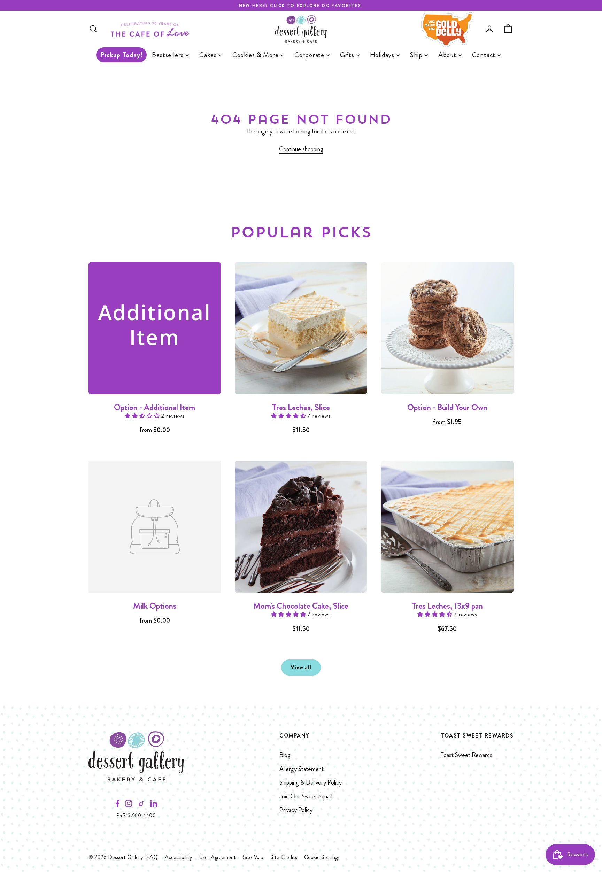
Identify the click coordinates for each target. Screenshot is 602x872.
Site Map (253, 857)
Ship (417, 55)
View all (301, 667)
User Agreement (217, 857)
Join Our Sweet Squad (305, 796)
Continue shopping (301, 149)
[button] (143, 416)
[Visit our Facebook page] (117, 805)
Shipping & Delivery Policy (310, 782)
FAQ (152, 857)
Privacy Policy (295, 810)
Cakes (208, 55)
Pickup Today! (121, 55)
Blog (285, 754)
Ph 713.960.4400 (136, 815)
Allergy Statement (301, 768)
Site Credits (283, 857)
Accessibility (178, 857)
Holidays (383, 55)
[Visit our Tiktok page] (141, 805)
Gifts (348, 55)
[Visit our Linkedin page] (153, 805)
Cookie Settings (322, 857)
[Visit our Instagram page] (128, 805)
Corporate (310, 55)
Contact (484, 55)
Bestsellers (168, 55)
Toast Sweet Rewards (466, 754)
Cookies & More (256, 55)
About (448, 55)
